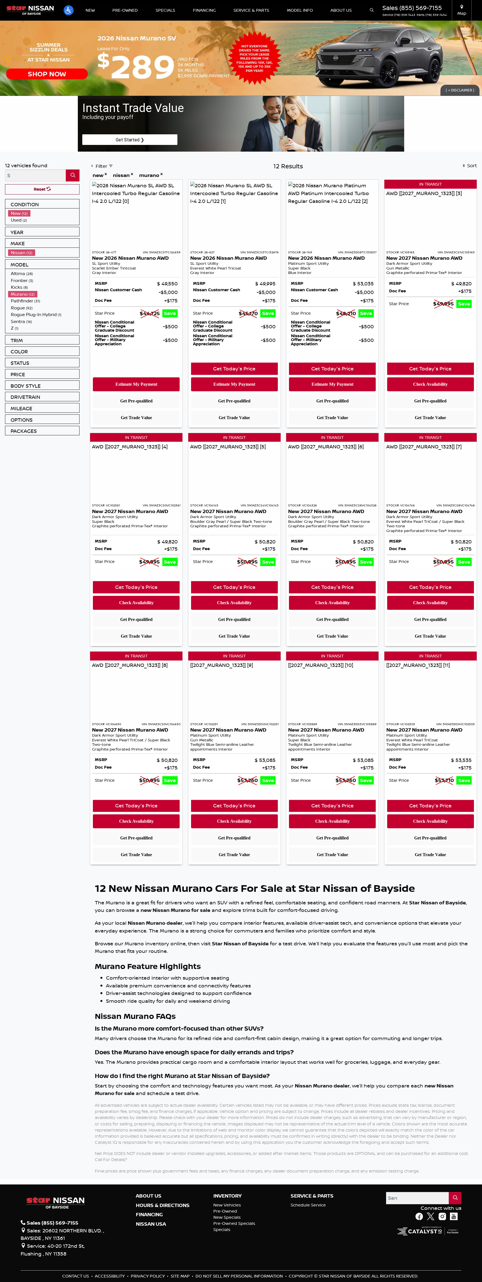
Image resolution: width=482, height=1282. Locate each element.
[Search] (72, 175)
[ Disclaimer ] (460, 90)
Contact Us (76, 1276)
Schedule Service (308, 1205)
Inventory (227, 1196)
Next (473, 58)
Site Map (181, 1276)
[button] (68, 10)
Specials (221, 1229)
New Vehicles (227, 1205)
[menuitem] (43, 213)
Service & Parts (312, 1196)
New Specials (227, 1217)
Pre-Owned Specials (234, 1223)
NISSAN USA (151, 1224)
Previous (8, 58)
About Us (149, 1196)
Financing (149, 1214)
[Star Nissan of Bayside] (30, 9)
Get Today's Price (234, 368)
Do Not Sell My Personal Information (240, 1276)
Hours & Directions (163, 1205)
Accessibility (110, 1276)
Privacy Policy (148, 1276)
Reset (40, 189)
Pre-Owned (225, 1211)
